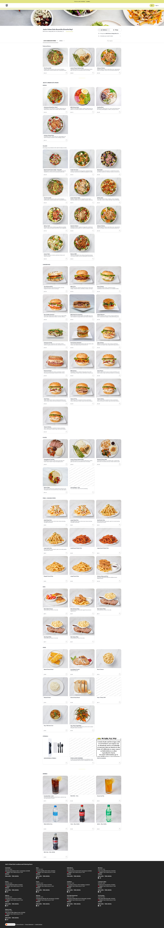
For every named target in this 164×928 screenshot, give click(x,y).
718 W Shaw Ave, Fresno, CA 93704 (44, 884)
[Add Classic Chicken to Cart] (66, 431)
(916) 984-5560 (8, 883)
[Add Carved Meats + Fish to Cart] (93, 492)
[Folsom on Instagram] (6, 892)
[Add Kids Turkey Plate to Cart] (93, 641)
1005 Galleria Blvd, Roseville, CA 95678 (106, 898)
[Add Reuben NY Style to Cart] (66, 375)
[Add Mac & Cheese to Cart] (120, 674)
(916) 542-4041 (70, 869)
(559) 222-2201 (39, 883)
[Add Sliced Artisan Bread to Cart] (93, 702)
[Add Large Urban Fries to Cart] (93, 525)
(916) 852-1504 (70, 883)
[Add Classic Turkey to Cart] (120, 403)
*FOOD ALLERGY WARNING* (80, 1)
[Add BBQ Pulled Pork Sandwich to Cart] (93, 319)
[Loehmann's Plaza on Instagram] (99, 892)
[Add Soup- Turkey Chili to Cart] (120, 702)
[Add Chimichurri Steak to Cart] (66, 347)
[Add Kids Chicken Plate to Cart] (120, 613)
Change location (69, 31)
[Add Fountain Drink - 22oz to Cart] (66, 800)
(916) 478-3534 (101, 869)
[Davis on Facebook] (38, 878)
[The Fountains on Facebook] (100, 906)
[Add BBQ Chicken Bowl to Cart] (93, 112)
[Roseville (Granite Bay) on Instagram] (68, 906)
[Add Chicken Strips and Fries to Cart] (120, 581)
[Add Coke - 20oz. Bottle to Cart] (93, 829)
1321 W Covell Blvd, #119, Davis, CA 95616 (45, 870)
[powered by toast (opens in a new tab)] (10, 924)
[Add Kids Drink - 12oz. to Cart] (93, 800)
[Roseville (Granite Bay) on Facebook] (69, 906)
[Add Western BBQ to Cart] (93, 258)
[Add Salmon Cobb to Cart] (66, 230)
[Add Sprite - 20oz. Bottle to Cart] (120, 829)
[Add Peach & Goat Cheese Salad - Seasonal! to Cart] (66, 174)
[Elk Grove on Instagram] (99, 878)
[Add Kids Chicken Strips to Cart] (93, 613)
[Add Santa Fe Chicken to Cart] (93, 230)
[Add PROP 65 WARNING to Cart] (120, 763)
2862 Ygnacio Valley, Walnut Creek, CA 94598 (15, 912)
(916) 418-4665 (8, 869)
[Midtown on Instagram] (6, 906)
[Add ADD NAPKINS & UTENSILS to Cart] (66, 763)
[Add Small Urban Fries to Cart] (66, 525)
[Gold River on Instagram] (68, 892)
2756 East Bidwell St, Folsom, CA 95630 (14, 884)
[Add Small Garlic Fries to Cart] (120, 525)
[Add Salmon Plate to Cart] (66, 492)
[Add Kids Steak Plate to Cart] (66, 641)
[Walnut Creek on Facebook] (7, 920)
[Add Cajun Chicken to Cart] (120, 347)
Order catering (15, 876)
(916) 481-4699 (101, 883)
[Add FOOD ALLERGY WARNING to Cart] (93, 763)
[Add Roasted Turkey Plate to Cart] (120, 464)
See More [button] (88, 1)
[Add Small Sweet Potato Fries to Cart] (93, 553)
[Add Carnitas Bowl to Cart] (120, 112)
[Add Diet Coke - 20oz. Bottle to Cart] (66, 857)
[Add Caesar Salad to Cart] (66, 258)
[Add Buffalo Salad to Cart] (120, 202)
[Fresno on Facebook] (38, 892)
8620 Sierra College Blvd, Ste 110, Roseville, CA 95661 (79, 898)
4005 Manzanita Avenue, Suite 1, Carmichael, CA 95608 (17, 870)
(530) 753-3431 (39, 869)
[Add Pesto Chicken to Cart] (120, 291)
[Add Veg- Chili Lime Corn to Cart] (66, 730)
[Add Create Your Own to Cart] (93, 174)
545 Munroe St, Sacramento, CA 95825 (106, 884)
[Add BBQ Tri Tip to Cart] (93, 291)
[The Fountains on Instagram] (99, 906)
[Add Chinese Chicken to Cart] (120, 73)
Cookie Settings (38, 924)
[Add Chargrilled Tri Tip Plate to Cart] (66, 464)
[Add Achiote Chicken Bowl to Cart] (66, 140)
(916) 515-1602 (39, 897)
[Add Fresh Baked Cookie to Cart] (93, 674)
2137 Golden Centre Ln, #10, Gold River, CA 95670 (78, 884)
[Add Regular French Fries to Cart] (66, 581)
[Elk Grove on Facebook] (100, 878)
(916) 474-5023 (101, 897)
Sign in (156, 5)
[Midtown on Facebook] (7, 906)
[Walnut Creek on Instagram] (6, 920)
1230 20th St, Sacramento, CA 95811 (13, 898)
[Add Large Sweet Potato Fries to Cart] (120, 553)
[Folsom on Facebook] (7, 892)
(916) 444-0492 (8, 897)
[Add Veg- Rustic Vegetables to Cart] (93, 730)
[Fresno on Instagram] (37, 892)
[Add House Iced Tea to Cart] (120, 800)
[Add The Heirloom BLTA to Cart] (66, 291)
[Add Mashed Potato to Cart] (66, 702)
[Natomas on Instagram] (37, 906)
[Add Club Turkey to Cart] (66, 403)
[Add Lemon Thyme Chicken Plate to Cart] (93, 73)
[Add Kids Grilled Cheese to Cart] (66, 613)
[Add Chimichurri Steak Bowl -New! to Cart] (66, 112)
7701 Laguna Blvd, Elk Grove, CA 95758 (106, 870)
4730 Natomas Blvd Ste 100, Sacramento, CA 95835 (47, 898)
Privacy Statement (29, 924)
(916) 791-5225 (70, 897)
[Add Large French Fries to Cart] (93, 581)
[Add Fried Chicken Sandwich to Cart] (93, 347)
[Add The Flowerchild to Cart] (66, 73)
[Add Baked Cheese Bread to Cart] (66, 674)
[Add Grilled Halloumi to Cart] (120, 319)
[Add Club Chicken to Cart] (120, 375)
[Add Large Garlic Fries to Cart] (66, 553)
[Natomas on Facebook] (38, 906)
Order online (8, 876)
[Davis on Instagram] (37, 878)
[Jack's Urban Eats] (6, 5)
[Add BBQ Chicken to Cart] (93, 375)
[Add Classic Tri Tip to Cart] (93, 403)
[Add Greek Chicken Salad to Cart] (93, 202)
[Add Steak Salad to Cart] (120, 174)
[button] (50, 41)
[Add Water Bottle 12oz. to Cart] (66, 829)
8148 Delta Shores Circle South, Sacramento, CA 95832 (79, 870)
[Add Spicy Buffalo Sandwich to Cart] (66, 319)
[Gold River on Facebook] (69, 892)
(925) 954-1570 (8, 910)
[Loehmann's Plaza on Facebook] (100, 892)
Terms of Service (20, 924)
